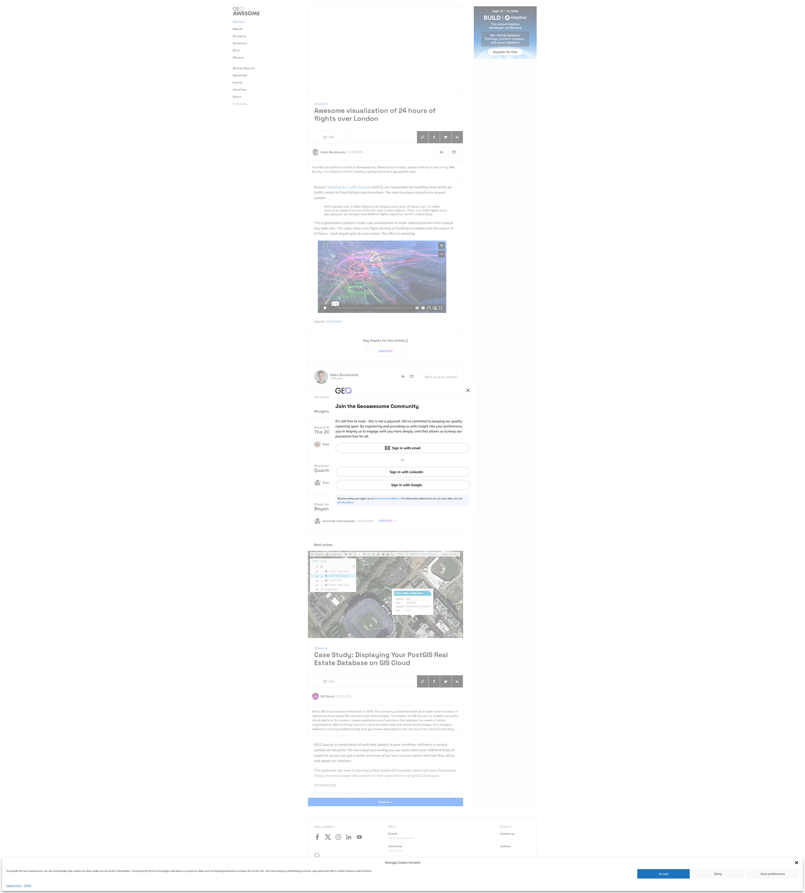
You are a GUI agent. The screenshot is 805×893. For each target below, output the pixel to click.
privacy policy (346, 502)
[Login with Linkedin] (403, 472)
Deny (718, 874)
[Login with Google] (403, 485)
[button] (797, 862)
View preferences (772, 874)
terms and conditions (387, 498)
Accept (664, 874)
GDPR (27, 885)
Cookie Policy (14, 885)
